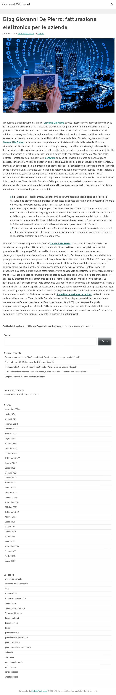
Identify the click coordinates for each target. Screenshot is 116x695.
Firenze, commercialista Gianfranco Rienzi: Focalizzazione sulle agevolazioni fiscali (42, 357)
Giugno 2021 (10, 527)
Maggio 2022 (10, 478)
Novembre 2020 (12, 546)
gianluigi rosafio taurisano (16, 638)
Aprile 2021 (10, 536)
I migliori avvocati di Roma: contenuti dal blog (25, 377)
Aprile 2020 (10, 556)
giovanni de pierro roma (70, 326)
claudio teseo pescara (15, 608)
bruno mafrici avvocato (15, 599)
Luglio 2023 (10, 439)
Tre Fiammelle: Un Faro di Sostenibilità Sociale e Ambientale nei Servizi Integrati (40, 367)
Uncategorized (11, 677)
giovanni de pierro (51, 326)
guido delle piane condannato (18, 647)
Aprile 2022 (10, 483)
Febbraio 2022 (11, 492)
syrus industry (87, 326)
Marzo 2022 (10, 487)
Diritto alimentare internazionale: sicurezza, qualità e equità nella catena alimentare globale (46, 372)
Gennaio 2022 (11, 497)
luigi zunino (9, 657)
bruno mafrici (11, 594)
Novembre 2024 (12, 409)
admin (40, 34)
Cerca (7, 335)
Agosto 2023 (11, 434)
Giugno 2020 (10, 551)
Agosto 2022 (11, 463)
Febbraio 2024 (11, 424)
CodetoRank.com (39, 691)
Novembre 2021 (12, 502)
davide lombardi (12, 618)
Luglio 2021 (10, 522)
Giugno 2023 (10, 443)
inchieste (9, 652)
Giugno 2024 (10, 419)
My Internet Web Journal (16, 4)
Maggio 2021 (10, 532)
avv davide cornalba (13, 579)
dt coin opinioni (11, 623)
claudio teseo (11, 603)
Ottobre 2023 (11, 429)
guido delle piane (12, 643)
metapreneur (11, 667)
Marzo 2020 (10, 561)
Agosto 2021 (10, 517)
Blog (16, 326)
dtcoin (7, 628)
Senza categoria (12, 672)
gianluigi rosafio (12, 633)
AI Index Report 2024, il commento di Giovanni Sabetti (29, 362)
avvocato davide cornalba (16, 584)
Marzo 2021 (10, 541)
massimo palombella (14, 662)
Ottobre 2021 (11, 507)
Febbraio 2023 (11, 448)
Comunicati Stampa (27, 326)
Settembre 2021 (12, 512)
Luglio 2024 (10, 414)
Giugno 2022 (10, 473)
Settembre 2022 (12, 458)
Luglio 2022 (10, 468)
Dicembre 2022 (12, 453)
